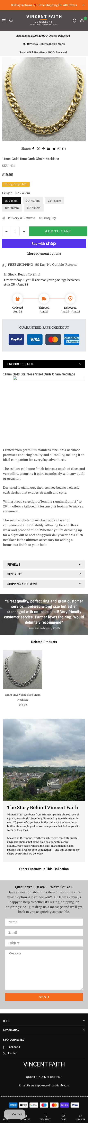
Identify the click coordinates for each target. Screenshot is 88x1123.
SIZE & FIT (14, 574)
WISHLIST (45, 1119)
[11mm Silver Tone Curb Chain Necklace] (22, 669)
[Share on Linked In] (48, 148)
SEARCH (80, 1119)
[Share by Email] (64, 148)
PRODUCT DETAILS (20, 364)
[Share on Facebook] (33, 148)
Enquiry (49, 218)
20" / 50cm (33, 200)
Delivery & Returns (20, 218)
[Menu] (4, 20)
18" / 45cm (11, 200)
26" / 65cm (34, 207)
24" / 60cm (12, 207)
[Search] (11, 20)
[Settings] (74, 20)
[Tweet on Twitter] (38, 148)
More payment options (44, 253)
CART (64, 1119)
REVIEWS (13, 564)
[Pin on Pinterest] (43, 148)
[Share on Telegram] (53, 148)
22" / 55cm (54, 200)
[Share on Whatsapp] (58, 148)
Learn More (57, 44)
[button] (82, 20)
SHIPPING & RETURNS (22, 583)
